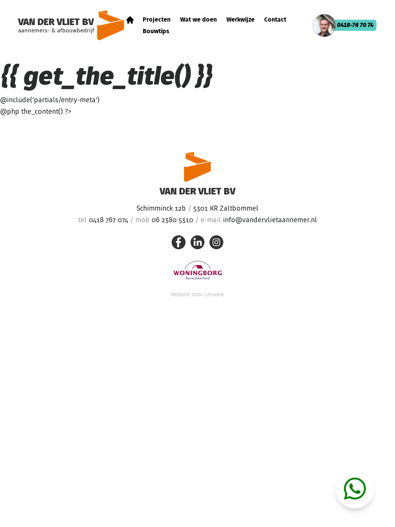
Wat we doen (198, 20)
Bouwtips (156, 32)
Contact (275, 20)
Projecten (156, 20)
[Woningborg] (198, 270)
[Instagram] (216, 244)
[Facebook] (179, 244)
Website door (197, 294)
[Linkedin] (197, 244)
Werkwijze (240, 20)
